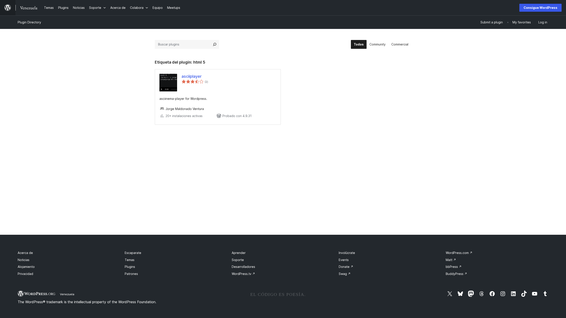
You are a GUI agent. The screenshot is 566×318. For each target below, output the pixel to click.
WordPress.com (459, 253)
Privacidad (25, 274)
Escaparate (133, 253)
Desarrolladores (243, 267)
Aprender (239, 253)
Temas (129, 260)
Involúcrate (347, 253)
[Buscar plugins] (214, 44)
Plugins (130, 267)
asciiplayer (192, 76)
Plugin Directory (29, 22)
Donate (346, 267)
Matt (451, 260)
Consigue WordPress (540, 7)
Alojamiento (26, 267)
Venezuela (67, 294)
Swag (345, 274)
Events (344, 260)
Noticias (23, 260)
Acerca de (25, 253)
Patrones (131, 274)
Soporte (238, 260)
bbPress (454, 267)
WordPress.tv (243, 274)
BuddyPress (456, 274)
